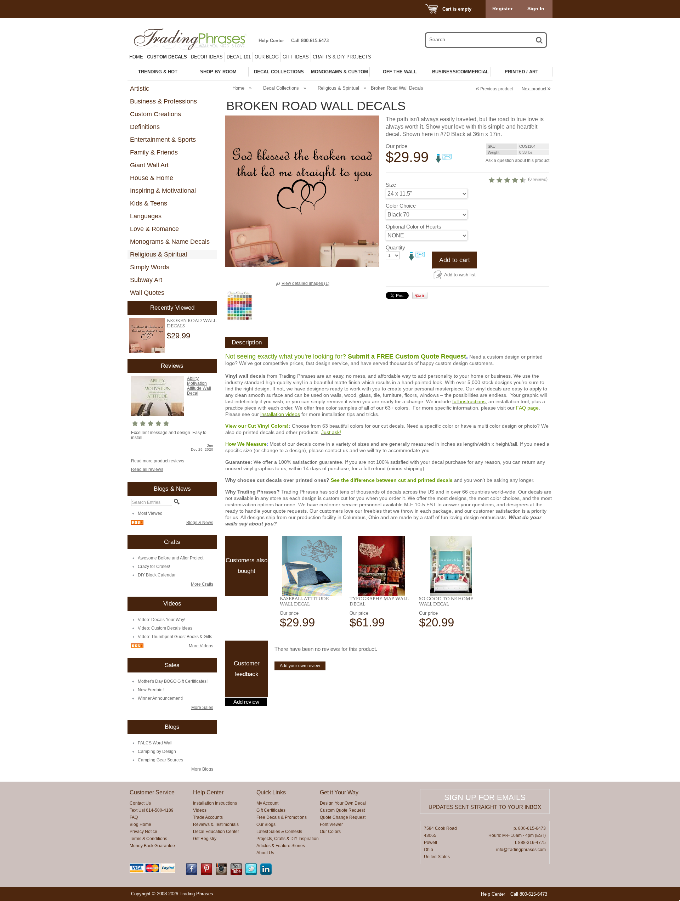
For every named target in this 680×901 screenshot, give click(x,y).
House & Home (151, 177)
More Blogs (202, 769)
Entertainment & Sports (163, 139)
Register (502, 8)
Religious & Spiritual (158, 254)
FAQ (134, 817)
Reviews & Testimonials (216, 824)
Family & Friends (154, 152)
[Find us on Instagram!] (221, 873)
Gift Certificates (270, 810)
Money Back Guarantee (152, 845)
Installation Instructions (215, 803)
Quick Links (271, 792)
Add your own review (300, 665)
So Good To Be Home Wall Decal (446, 601)
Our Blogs (266, 824)
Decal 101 (239, 57)
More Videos (201, 645)
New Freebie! (151, 689)
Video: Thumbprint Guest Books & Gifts (175, 636)
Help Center (271, 40)
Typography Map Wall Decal (379, 601)
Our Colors (330, 831)
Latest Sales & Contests (279, 831)
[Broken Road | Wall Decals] (147, 335)
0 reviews (537, 179)
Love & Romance (154, 228)
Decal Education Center (216, 831)
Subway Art (146, 279)
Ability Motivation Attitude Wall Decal (199, 386)
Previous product (494, 88)
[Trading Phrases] (194, 39)
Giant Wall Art (149, 165)
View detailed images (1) (305, 283)
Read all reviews (147, 469)
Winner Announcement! (160, 698)
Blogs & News (199, 522)
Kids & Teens (148, 203)
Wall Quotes (147, 292)
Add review (246, 702)
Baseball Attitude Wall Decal (304, 601)
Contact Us (140, 803)
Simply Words (149, 267)
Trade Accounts (208, 817)
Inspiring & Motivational (163, 190)
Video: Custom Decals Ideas (165, 628)
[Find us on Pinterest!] (206, 873)
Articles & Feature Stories (280, 845)
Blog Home (140, 824)
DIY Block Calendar (157, 575)
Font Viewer (331, 824)
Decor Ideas (207, 57)
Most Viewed (150, 513)
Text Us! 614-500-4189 (152, 810)
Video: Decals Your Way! (161, 619)
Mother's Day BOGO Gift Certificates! (173, 681)
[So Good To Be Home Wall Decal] (451, 566)
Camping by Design (157, 751)
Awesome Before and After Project (170, 558)
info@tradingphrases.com (521, 849)
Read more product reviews (157, 460)
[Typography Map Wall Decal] (382, 566)
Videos (199, 810)
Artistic (139, 88)
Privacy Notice (143, 831)
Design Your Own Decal (343, 803)
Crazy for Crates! (154, 566)
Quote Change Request (343, 817)
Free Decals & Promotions (281, 817)
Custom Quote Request (342, 810)
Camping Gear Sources (160, 760)
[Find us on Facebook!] (191, 873)
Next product (536, 88)
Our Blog (267, 57)
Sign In (535, 8)
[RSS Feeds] (137, 523)
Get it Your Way (339, 792)
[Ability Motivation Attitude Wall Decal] (157, 414)
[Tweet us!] (251, 873)
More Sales (202, 707)
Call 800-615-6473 (310, 40)
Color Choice (401, 206)
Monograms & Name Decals (170, 241)
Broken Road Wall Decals (191, 323)
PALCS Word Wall (155, 742)
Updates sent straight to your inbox (485, 807)
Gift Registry (204, 838)
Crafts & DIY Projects (342, 57)
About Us (265, 852)
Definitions (145, 126)
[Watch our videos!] (236, 873)
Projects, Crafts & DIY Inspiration (287, 838)
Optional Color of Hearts (413, 227)
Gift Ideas (296, 57)
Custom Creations (155, 114)
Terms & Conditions (148, 838)
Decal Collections (281, 88)
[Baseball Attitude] (312, 566)
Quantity (395, 247)
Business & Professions (163, 101)
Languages (146, 216)
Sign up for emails (485, 797)
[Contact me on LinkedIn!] (266, 873)
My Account (267, 803)
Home (136, 57)
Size (391, 185)
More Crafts (202, 584)
